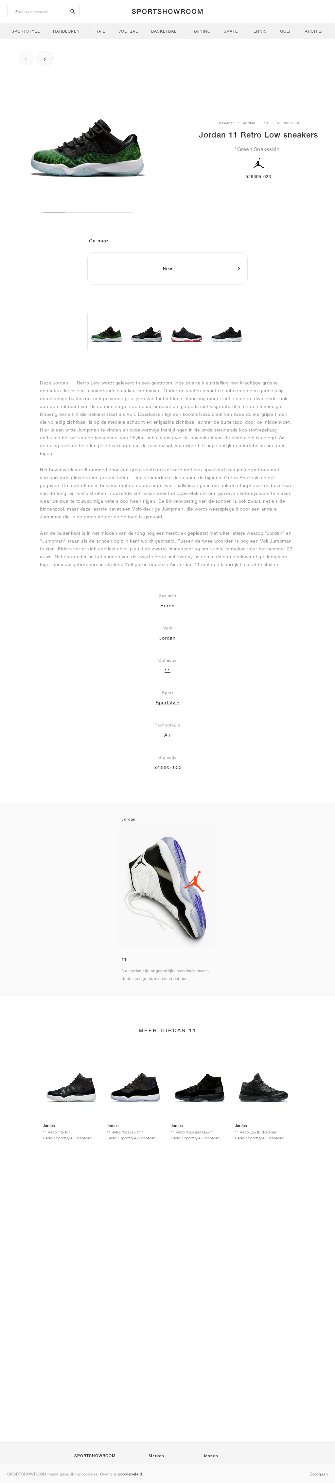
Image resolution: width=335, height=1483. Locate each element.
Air (167, 735)
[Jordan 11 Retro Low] (106, 332)
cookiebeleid (130, 1474)
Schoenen (226, 123)
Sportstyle (168, 702)
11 (266, 123)
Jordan (249, 123)
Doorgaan (318, 1474)
